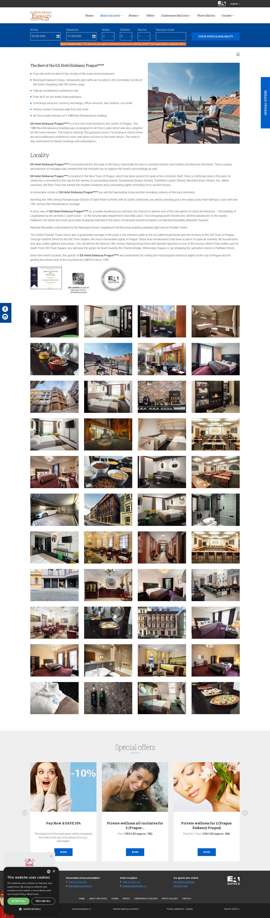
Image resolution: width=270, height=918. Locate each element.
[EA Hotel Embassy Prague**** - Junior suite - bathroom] (108, 660)
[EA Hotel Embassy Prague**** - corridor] (216, 397)
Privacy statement (175, 909)
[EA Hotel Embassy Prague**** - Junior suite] (54, 660)
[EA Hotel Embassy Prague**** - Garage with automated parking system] (54, 510)
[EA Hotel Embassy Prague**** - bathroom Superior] (216, 510)
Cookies (189, 909)
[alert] (31, 890)
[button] (31, 909)
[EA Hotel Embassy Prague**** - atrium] (108, 434)
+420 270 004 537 (78, 882)
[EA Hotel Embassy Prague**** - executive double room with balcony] (108, 359)
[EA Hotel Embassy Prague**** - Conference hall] (216, 434)
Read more (33, 894)
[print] (238, 54)
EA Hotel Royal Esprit (184, 882)
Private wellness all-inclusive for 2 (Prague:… (70, 825)
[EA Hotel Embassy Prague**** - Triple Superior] (108, 397)
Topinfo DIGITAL (232, 909)
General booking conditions (126, 909)
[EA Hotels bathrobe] (54, 698)
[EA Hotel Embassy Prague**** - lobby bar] (162, 660)
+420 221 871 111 (131, 882)
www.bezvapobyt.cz (81, 909)
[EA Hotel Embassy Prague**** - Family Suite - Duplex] (162, 434)
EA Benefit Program (213, 823)
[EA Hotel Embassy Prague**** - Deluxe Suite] (108, 321)
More (213, 852)
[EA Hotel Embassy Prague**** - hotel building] (108, 510)
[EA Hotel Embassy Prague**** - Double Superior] (162, 510)
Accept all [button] (18, 901)
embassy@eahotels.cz (134, 886)
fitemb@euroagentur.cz (80, 886)
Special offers (265, 102)
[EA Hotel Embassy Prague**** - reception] (108, 585)
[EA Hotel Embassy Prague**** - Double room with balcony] (162, 321)
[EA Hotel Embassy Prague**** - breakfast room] (162, 359)
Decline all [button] (43, 901)
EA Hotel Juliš (181, 886)
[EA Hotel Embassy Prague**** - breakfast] (54, 359)
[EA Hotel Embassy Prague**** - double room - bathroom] (216, 321)
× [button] (53, 871)
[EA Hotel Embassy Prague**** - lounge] (54, 623)
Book (70, 852)
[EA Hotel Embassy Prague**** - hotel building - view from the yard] (54, 397)
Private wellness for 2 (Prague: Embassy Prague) (142, 825)
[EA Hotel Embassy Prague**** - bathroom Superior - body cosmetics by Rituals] (108, 698)
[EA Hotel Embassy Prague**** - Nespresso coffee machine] (54, 321)
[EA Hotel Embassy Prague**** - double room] (216, 359)
